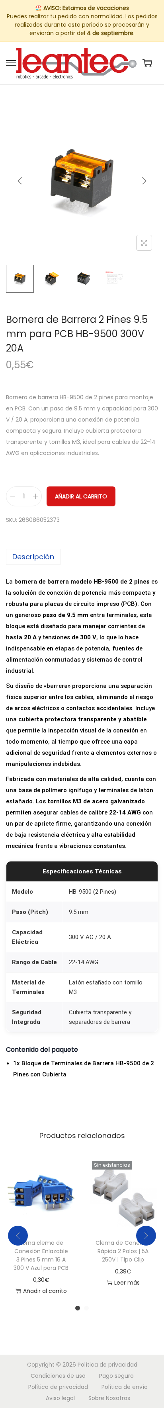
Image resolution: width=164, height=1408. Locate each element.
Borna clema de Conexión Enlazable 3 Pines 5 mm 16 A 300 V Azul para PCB (41, 1255)
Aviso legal (60, 1398)
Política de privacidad (107, 1365)
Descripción (33, 557)
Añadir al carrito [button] (45, 1291)
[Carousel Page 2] (86, 1308)
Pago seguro (116, 1376)
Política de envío (125, 1387)
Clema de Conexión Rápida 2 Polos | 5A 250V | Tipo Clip (123, 1251)
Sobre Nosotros (109, 1398)
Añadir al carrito (81, 496)
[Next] (144, 181)
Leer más (127, 1283)
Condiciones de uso (58, 1376)
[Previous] (20, 181)
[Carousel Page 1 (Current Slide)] (77, 1308)
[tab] (82, 557)
